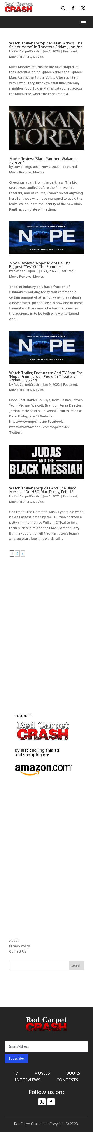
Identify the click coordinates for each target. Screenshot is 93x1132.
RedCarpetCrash (26, 51)
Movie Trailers (20, 56)
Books (73, 1073)
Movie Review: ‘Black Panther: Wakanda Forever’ (43, 160)
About (14, 940)
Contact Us (17, 951)
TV (15, 1073)
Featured (70, 51)
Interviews (27, 1080)
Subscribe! (16, 1058)
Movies (38, 56)
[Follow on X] (83, 8)
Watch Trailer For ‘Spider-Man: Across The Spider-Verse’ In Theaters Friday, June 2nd (46, 45)
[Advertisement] (46, 624)
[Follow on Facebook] (73, 8)
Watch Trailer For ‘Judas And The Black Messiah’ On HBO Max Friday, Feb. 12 (42, 490)
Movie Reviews (20, 172)
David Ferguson (26, 167)
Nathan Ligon (24, 271)
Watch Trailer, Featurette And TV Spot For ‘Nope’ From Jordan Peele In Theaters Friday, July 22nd (45, 376)
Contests (67, 1080)
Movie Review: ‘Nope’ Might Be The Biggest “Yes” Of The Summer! (40, 264)
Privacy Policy (19, 946)
